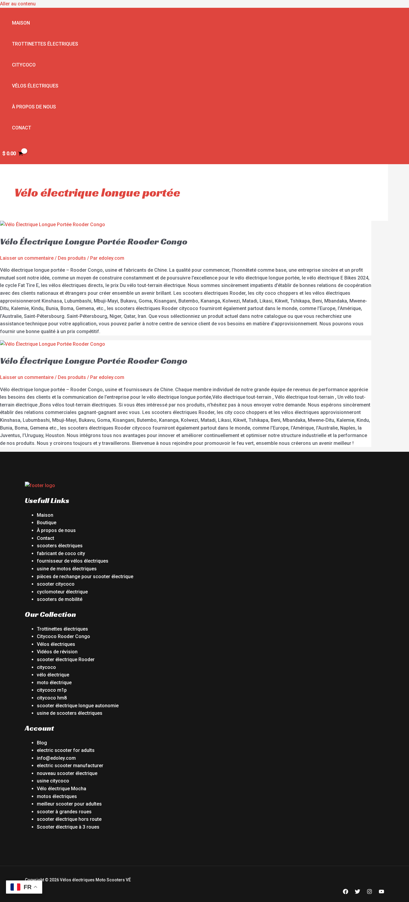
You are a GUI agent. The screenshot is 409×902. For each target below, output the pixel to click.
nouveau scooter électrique (67, 773)
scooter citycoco (56, 584)
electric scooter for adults (66, 750)
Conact (21, 128)
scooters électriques (60, 546)
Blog (42, 743)
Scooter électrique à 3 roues (68, 827)
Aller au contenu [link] (18, 4)
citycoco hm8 (52, 698)
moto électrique (54, 682)
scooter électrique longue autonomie (78, 705)
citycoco (46, 667)
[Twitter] (357, 892)
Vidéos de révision (57, 652)
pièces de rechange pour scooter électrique (85, 576)
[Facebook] (345, 892)
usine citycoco (53, 781)
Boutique (46, 522)
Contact (45, 538)
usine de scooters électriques (69, 713)
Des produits (72, 258)
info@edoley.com (56, 758)
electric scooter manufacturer (70, 765)
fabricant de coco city (61, 553)
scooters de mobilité (59, 599)
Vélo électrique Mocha (61, 788)
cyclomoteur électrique (62, 592)
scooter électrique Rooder (66, 659)
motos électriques (57, 796)
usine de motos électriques (67, 569)
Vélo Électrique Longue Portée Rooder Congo (93, 241)
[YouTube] (381, 892)
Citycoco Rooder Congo (63, 636)
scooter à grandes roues (64, 812)
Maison (21, 23)
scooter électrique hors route (69, 819)
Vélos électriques (35, 86)
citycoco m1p (52, 690)
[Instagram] (369, 892)
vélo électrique (53, 675)
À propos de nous (34, 107)
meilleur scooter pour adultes (69, 804)
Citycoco (24, 65)
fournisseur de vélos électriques (72, 561)
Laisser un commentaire (27, 258)
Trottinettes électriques (45, 44)
